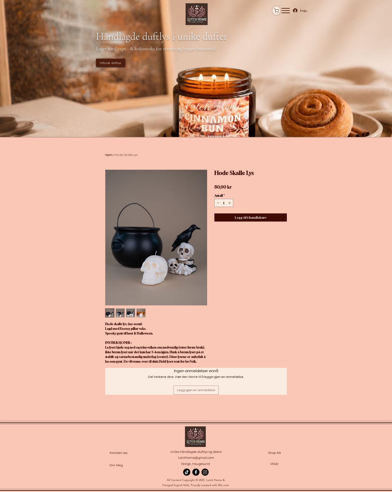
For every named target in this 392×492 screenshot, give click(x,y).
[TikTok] (186, 472)
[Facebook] (195, 472)
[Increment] (230, 203)
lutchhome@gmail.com (196, 458)
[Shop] (276, 11)
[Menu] (285, 10)
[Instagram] (205, 472)
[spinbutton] (223, 203)
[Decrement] (217, 203)
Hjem (108, 155)
